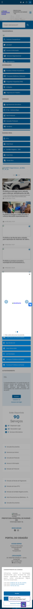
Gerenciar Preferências (17, 603)
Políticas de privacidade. (17, 584)
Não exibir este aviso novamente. (15, 335)
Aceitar (17, 593)
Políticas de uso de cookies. (18, 582)
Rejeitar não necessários (17, 598)
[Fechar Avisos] (29, 274)
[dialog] (16, 304)
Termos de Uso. (14, 585)
